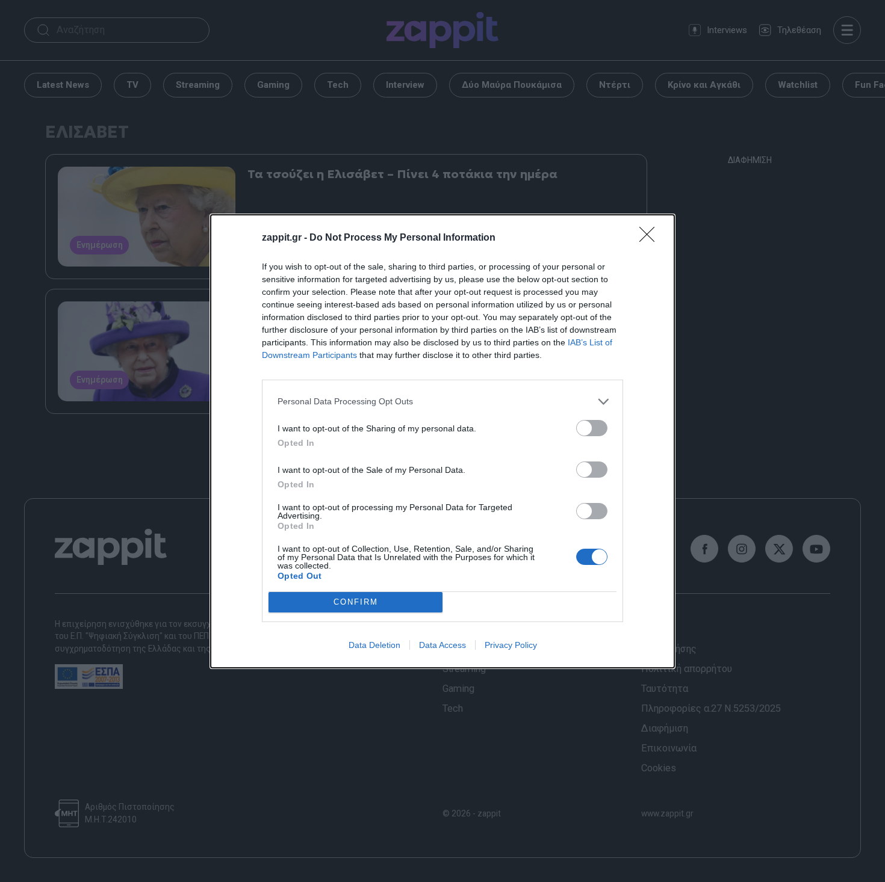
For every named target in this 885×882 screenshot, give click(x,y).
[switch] (591, 428)
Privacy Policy (511, 645)
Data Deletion (374, 645)
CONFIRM (356, 601)
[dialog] (442, 441)
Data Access (442, 645)
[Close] (650, 238)
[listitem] (442, 401)
